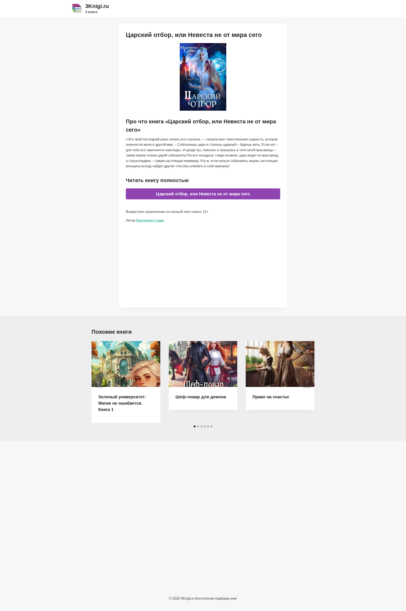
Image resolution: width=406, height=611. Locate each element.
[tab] (194, 426)
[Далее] (307, 382)
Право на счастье (270, 397)
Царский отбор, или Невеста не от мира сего (203, 194)
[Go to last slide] (99, 382)
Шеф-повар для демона (201, 397)
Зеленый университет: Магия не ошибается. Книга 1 (122, 403)
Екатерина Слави (150, 220)
